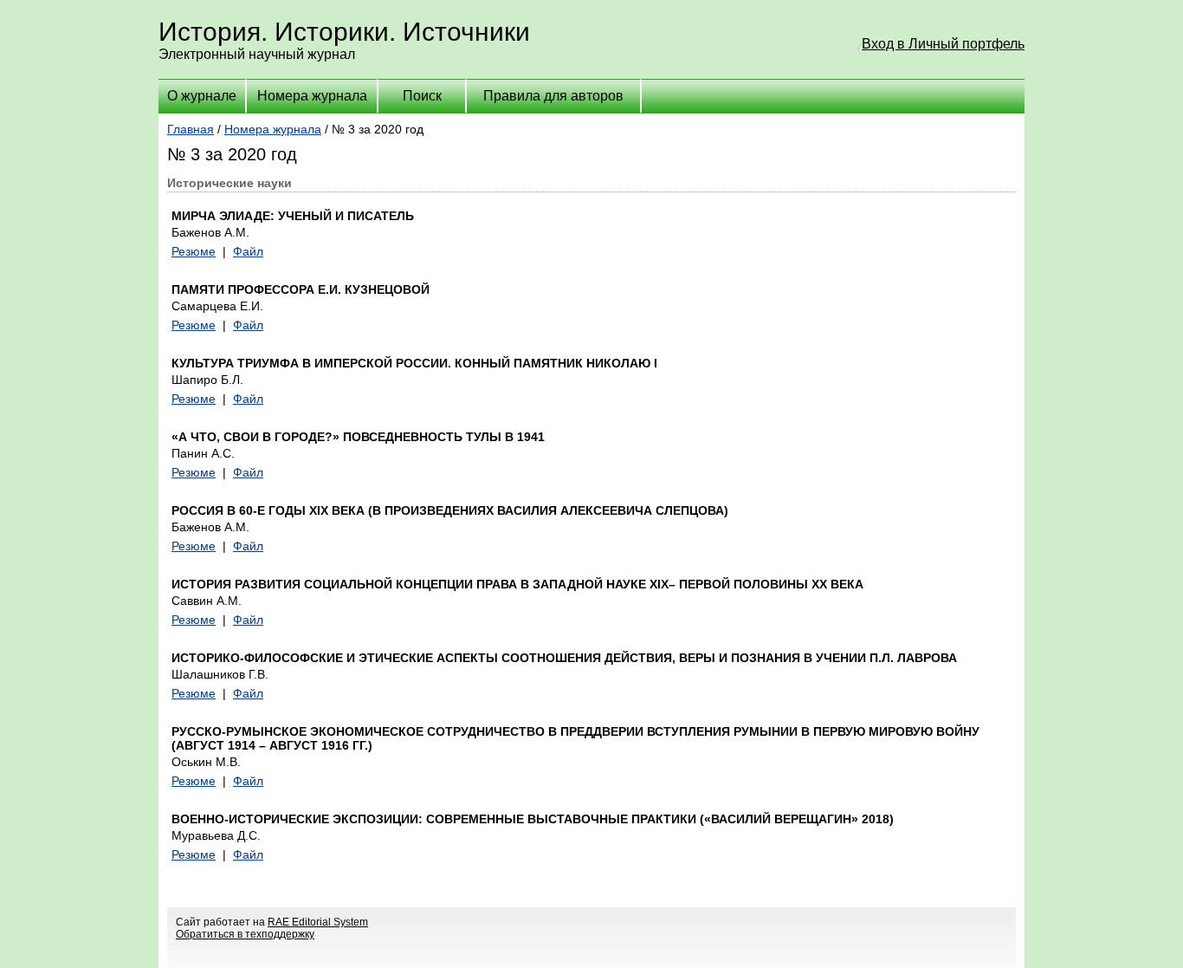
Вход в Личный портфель (943, 43)
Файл (248, 251)
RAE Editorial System (318, 922)
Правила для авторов (553, 95)
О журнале (201, 95)
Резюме (193, 251)
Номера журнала (312, 95)
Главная (190, 129)
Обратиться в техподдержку (245, 934)
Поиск (422, 95)
